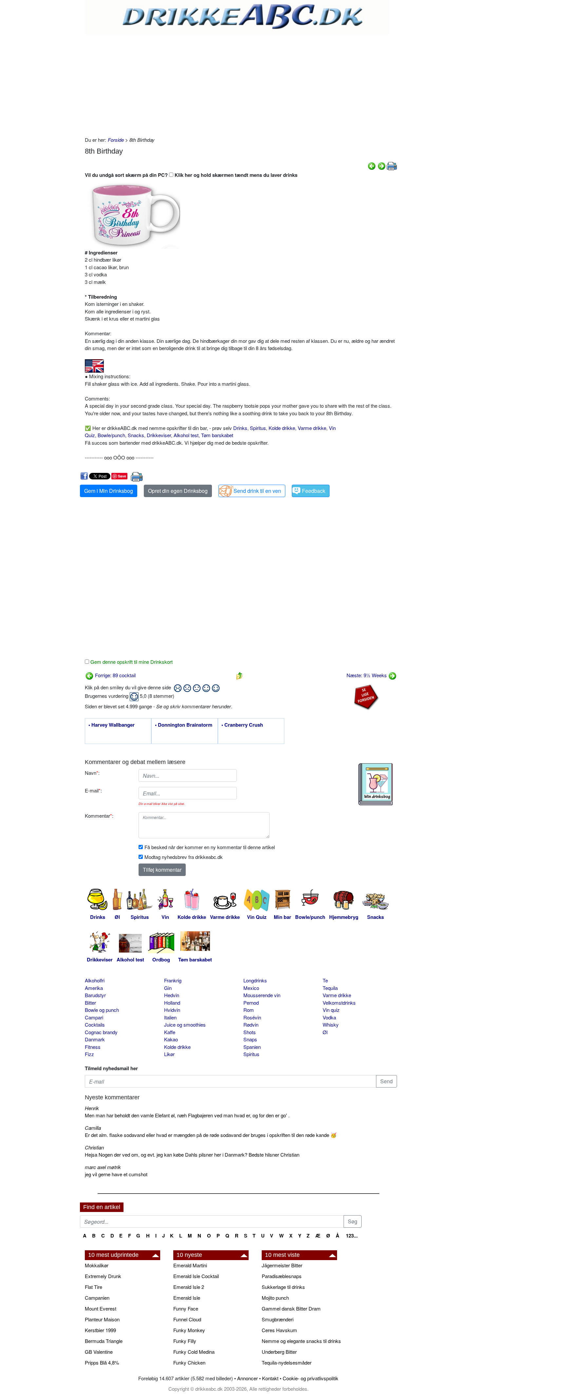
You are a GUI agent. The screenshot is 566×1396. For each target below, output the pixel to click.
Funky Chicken (189, 1362)
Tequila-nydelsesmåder (286, 1362)
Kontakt (270, 1378)
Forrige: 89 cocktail (115, 675)
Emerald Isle (186, 1297)
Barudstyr (95, 995)
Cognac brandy (101, 1032)
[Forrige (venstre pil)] (372, 165)
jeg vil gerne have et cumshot (116, 1174)
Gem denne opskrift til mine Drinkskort (131, 661)
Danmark (95, 1039)
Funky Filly (184, 1340)
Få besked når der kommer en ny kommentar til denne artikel (209, 847)
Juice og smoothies (185, 1024)
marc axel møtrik (103, 1166)
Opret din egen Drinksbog (178, 490)
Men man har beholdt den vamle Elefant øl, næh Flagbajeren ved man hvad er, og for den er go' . (187, 1115)
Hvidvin (172, 1009)
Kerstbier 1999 (100, 1330)
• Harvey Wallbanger (111, 725)
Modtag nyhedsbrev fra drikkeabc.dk (183, 856)
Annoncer (247, 1378)
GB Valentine (99, 1351)
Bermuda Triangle (104, 1340)
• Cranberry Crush (242, 725)
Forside (116, 139)
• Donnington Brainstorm (183, 725)
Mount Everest (100, 1308)
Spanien (252, 1046)
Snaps (250, 1039)
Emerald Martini (190, 1265)
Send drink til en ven (257, 490)
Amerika (94, 987)
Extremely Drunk (103, 1276)
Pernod (251, 1002)
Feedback (313, 490)
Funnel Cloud (187, 1319)
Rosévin (252, 1017)
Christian (94, 1147)
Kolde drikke (282, 427)
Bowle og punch (102, 1009)
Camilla (93, 1127)
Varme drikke (312, 427)
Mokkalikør (96, 1265)
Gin (168, 987)
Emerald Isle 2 (188, 1286)
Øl (325, 1032)
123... (352, 1235)
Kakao (171, 1039)
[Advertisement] (241, 84)
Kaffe (169, 1032)
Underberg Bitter (279, 1351)
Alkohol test (186, 435)
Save (122, 476)
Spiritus (258, 427)
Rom (248, 1009)
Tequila (330, 987)
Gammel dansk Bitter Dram (291, 1308)
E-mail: (93, 790)
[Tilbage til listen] (239, 675)
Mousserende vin (261, 995)
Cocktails (95, 1024)
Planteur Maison (102, 1319)
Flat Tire (93, 1286)
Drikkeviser (159, 435)
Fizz (89, 1054)
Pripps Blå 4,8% (102, 1362)
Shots (249, 1032)
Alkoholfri (94, 980)
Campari (94, 1017)
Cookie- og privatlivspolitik (310, 1378)
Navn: (92, 772)
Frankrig (172, 980)
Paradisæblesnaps (282, 1276)
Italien (170, 1017)
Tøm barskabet (217, 435)
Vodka (329, 1017)
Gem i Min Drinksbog (108, 490)
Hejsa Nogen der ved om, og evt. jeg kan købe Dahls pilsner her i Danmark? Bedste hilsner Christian (192, 1154)
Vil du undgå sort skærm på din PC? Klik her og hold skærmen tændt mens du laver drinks (191, 174)
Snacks (136, 435)
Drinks (240, 427)
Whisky (331, 1024)
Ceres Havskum (279, 1330)
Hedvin (171, 995)
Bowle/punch (111, 435)
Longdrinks (255, 980)
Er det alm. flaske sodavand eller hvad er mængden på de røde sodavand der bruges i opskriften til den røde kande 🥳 (211, 1134)
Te (325, 980)
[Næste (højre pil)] (382, 165)
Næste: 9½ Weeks (367, 675)
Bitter (90, 1002)
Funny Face (185, 1308)
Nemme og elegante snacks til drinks (301, 1340)
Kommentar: (99, 815)
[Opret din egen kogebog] (375, 784)
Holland (172, 1002)
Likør (169, 1054)
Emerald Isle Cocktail (196, 1276)
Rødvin (250, 1024)
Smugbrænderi (277, 1319)
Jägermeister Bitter (282, 1265)
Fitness (93, 1046)
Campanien (97, 1297)
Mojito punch (275, 1297)
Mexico (251, 987)
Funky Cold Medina (194, 1351)
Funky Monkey (189, 1330)
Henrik (92, 1108)
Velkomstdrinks (339, 1002)
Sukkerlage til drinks (283, 1286)
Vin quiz (331, 1009)
